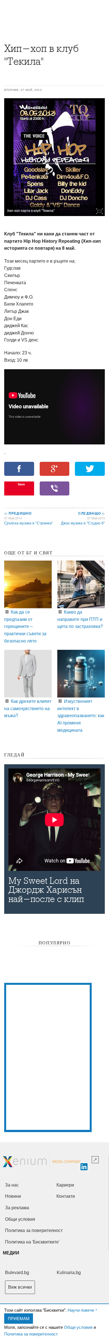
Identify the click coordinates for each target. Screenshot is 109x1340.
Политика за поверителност (31, 1334)
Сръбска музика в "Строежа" (28, 523)
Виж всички (20, 1287)
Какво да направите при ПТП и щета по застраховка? (80, 619)
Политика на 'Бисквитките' (32, 1242)
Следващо (91, 513)
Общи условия (78, 1327)
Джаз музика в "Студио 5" (83, 523)
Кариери (65, 1185)
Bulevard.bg (17, 1272)
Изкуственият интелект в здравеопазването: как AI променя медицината (80, 715)
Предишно (18, 513)
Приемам (19, 1318)
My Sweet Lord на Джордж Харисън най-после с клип (46, 890)
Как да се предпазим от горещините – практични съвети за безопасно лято (25, 626)
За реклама (17, 1207)
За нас (12, 1185)
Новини (13, 1196)
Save (21, 484)
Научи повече (81, 1310)
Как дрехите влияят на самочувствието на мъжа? (27, 708)
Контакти (65, 1196)
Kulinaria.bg (69, 1272)
